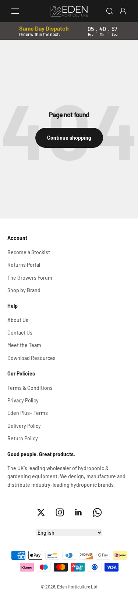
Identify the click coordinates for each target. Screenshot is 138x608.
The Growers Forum (29, 278)
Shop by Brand (23, 290)
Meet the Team (24, 345)
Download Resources (31, 358)
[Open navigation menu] (15, 11)
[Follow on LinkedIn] (79, 512)
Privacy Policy (23, 400)
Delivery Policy (24, 426)
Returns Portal (23, 265)
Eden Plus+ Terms (27, 413)
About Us (17, 320)
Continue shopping (69, 137)
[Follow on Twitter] (41, 512)
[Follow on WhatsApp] (97, 512)
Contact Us (19, 332)
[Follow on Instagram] (60, 512)
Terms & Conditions (30, 388)
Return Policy (22, 438)
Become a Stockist (28, 252)
